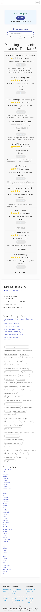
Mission (5, 484)
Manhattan (6, 499)
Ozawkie (5, 480)
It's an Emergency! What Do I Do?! (14, 334)
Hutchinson (6, 565)
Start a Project (6, 596)
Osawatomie (6, 478)
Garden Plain (6, 539)
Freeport (5, 537)
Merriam (5, 571)
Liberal (5, 567)
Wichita (5, 552)
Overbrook (6, 501)
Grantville (5, 497)
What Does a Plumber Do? (12, 324)
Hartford (5, 518)
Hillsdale (5, 472)
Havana (5, 556)
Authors (28, 594)
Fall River (5, 535)
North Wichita (7, 569)
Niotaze (5, 559)
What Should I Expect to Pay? (12, 332)
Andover (5, 520)
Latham (5, 544)
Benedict (5, 503)
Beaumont (6, 523)
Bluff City (5, 527)
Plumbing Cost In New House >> (12, 290)
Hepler (5, 510)
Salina (4, 563)
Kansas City (6, 482)
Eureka (5, 533)
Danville (5, 531)
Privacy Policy (29, 591)
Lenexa (5, 493)
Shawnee (5, 487)
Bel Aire (5, 573)
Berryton (5, 495)
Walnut (5, 516)
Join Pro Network (16, 589)
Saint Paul (6, 512)
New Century (7, 470)
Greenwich (6, 542)
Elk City (5, 554)
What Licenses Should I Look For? (14, 329)
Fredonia (5, 508)
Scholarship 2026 (30, 589)
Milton (5, 548)
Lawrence (6, 474)
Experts (14, 591)
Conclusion (7, 340)
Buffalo (5, 506)
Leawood (5, 491)
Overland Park (7, 489)
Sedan (5, 561)
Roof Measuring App (17, 594)
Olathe (5, 476)
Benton (5, 525)
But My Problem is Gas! (11, 337)
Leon (4, 546)
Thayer (5, 514)
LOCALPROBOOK (12, 2)
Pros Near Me (6, 594)
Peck (4, 550)
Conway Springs (7, 529)
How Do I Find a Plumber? (11, 326)
